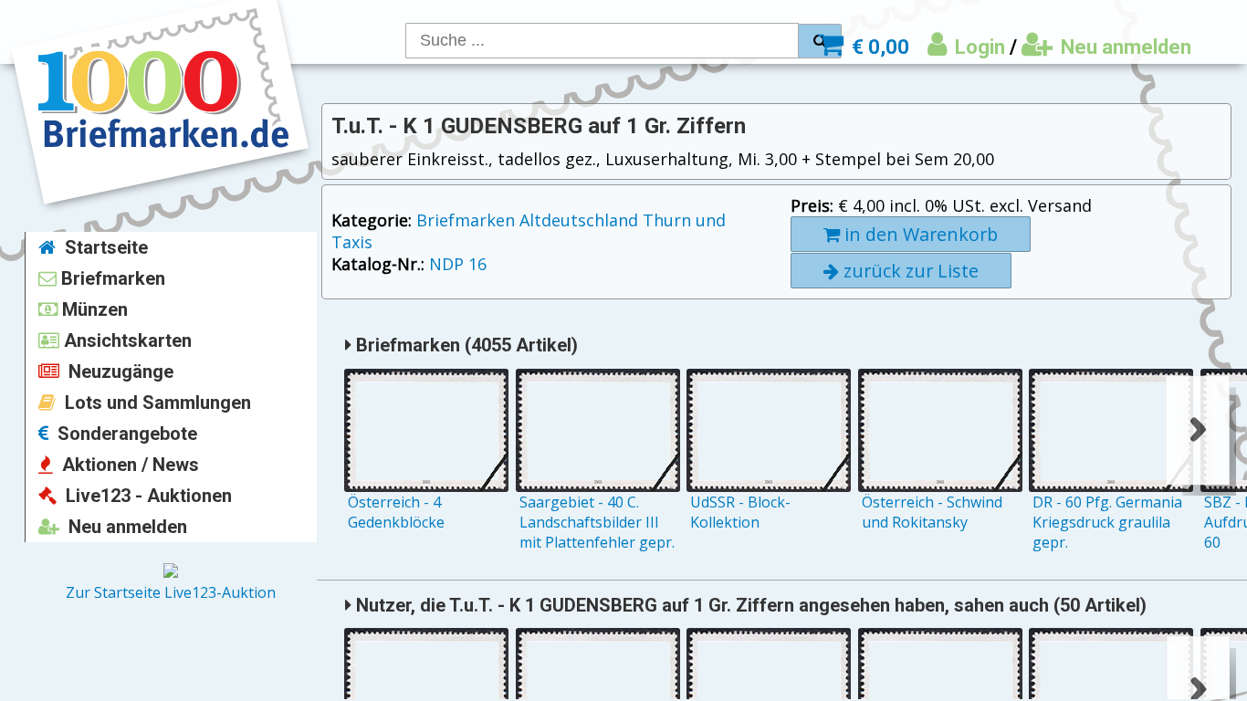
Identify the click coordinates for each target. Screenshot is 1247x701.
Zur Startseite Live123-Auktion (171, 592)
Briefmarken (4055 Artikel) (464, 345)
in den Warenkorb (919, 234)
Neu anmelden (1123, 47)
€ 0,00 (878, 47)
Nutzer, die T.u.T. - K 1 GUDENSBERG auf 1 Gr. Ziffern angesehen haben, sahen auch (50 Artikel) (749, 605)
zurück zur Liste (909, 270)
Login (977, 47)
